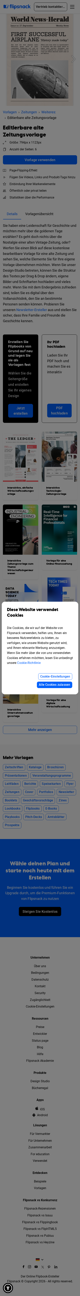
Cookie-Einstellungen (55, 676)
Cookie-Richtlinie (28, 663)
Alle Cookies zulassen (54, 685)
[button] (8, 1288)
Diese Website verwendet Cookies (32, 612)
